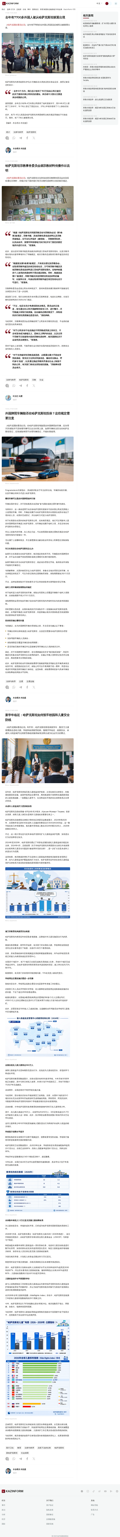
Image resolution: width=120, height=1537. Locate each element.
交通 (21, 681)
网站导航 (94, 1505)
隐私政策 (49, 1510)
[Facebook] (27, 138)
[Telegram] (20, 138)
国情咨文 (35, 9)
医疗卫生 (10, 1448)
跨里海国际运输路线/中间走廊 (51, 9)
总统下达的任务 (44, 1448)
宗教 (34, 380)
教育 (19, 1448)
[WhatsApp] (14, 138)
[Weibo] (99, 1491)
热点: (3, 9)
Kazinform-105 (69, 9)
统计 (8, 132)
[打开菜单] (116, 3)
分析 (3, 1514)
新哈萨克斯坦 (11, 1453)
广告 (92, 1514)
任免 (24, 9)
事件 (29, 9)
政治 (3, 1510)
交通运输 (30, 681)
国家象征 (49, 1514)
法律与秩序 (18, 132)
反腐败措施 (50, 1519)
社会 (41, 380)
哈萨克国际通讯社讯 (16, 25)
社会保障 (25, 1453)
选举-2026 (11, 9)
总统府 (18, 9)
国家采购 (49, 1524)
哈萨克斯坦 (31, 132)
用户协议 (49, 1505)
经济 (3, 1519)
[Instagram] (7, 138)
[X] (34, 138)
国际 (3, 1524)
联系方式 (94, 1510)
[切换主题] (108, 3)
